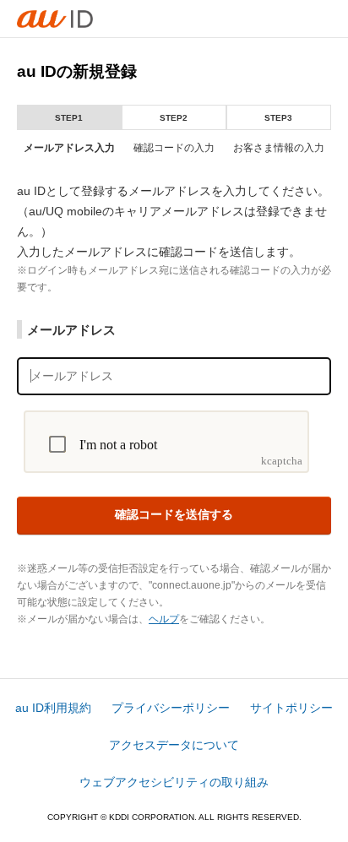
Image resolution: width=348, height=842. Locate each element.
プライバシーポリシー (170, 707)
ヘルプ (164, 619)
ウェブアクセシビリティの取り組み (174, 782)
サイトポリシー (291, 707)
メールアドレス (71, 330)
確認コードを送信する (174, 514)
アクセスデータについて (174, 745)
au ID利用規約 (53, 707)
